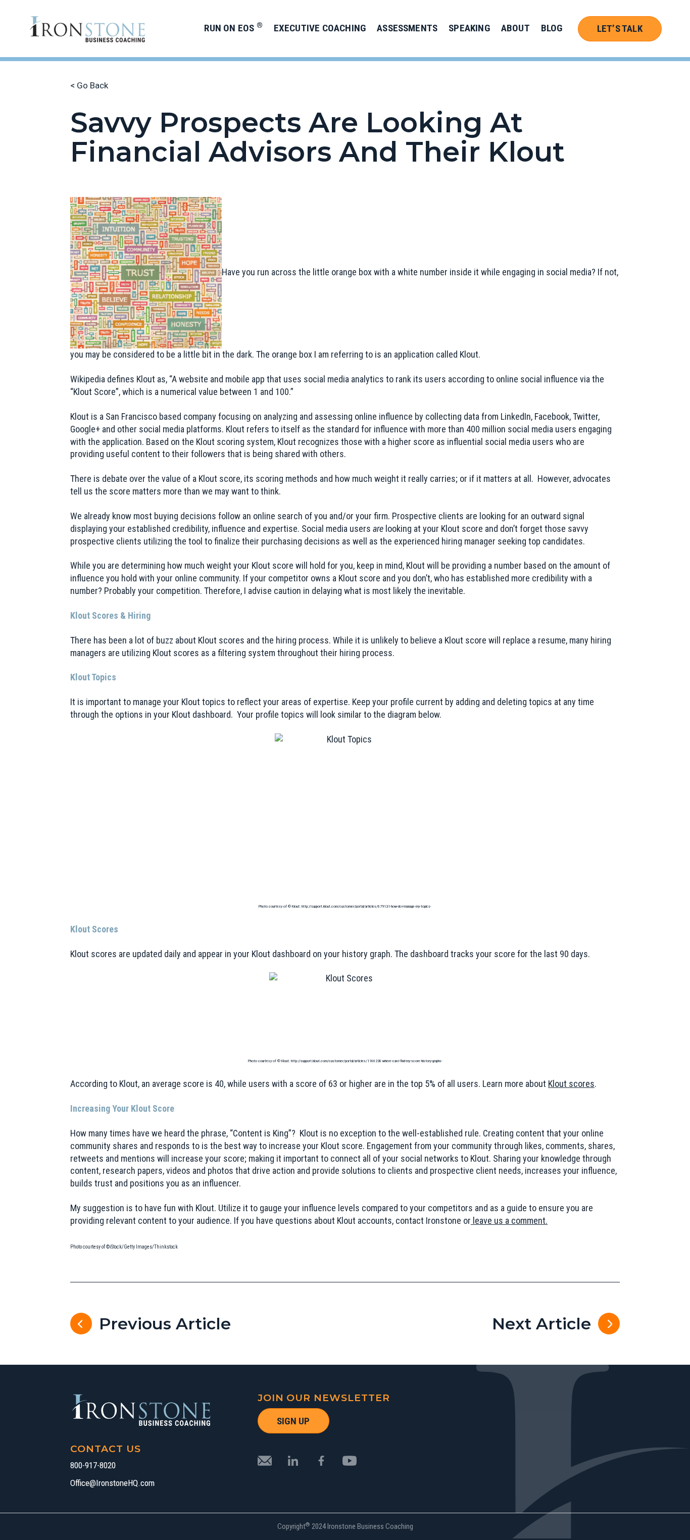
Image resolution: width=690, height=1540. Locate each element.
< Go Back (89, 85)
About (515, 28)
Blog (552, 28)
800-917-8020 (93, 1465)
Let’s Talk (620, 28)
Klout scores (571, 1083)
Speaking (469, 28)
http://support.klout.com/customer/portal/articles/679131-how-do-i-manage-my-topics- (366, 906)
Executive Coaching (320, 28)
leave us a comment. (509, 1220)
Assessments (407, 28)
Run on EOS (233, 28)
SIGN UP (293, 1421)
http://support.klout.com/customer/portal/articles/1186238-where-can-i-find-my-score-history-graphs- (366, 1061)
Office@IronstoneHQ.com (112, 1483)
